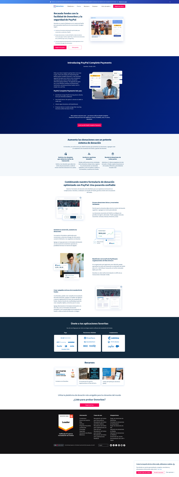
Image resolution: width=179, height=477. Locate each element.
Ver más (159, 469)
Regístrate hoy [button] (89, 405)
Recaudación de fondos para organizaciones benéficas (100, 436)
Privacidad (82, 429)
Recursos (86, 6)
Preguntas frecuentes (85, 425)
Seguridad (82, 431)
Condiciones (83, 427)
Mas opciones (169, 472)
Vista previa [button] (75, 47)
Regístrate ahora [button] (119, 6)
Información (83, 415)
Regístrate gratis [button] (60, 47)
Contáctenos (83, 418)
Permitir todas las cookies (144, 472)
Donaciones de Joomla (116, 436)
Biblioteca (82, 435)
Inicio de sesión (106, 6)
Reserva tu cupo (123, 1)
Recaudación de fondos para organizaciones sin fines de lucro (100, 427)
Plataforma (70, 6)
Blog (81, 422)
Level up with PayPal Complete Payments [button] (89, 125)
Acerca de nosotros (85, 420)
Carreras (82, 424)
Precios (79, 6)
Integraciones (114, 415)
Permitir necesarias (158, 472)
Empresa (94, 6)
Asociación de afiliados (86, 433)
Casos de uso (98, 415)
